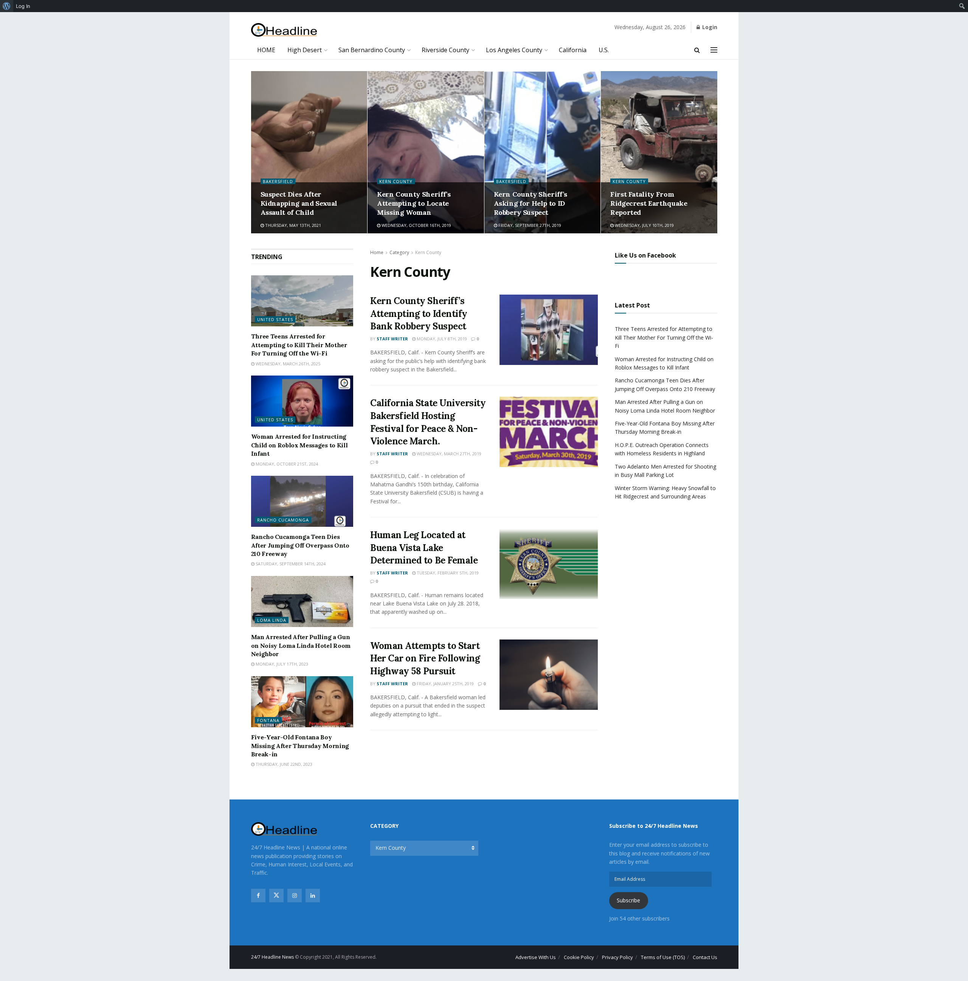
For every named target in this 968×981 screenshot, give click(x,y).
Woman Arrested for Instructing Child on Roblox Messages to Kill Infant (299, 445)
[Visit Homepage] (284, 30)
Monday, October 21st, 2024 (286, 464)
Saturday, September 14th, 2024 (290, 564)
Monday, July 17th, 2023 (281, 664)
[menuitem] (6, 6)
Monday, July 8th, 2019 (441, 338)
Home (376, 252)
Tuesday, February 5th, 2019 (447, 573)
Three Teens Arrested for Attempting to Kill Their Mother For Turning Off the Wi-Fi (299, 344)
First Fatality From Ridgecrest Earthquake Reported (648, 203)
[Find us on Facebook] (258, 895)
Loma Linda (271, 620)
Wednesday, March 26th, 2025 (287, 363)
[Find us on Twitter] (276, 895)
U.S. (604, 50)
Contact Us (705, 957)
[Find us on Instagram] (294, 895)
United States (275, 319)
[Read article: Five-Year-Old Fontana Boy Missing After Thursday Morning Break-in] (302, 701)
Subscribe (628, 900)
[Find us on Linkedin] (313, 895)
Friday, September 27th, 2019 (529, 225)
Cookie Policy (579, 957)
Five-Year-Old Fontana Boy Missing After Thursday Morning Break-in (300, 745)
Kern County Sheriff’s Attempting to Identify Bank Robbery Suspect (418, 313)
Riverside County (445, 50)
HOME (266, 50)
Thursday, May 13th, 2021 (292, 225)
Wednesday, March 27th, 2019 (448, 453)
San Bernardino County (371, 50)
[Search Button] (697, 49)
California (572, 50)
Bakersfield (278, 181)
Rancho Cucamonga (283, 520)
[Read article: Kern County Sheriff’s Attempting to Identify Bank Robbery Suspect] (549, 330)
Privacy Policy (617, 957)
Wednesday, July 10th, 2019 (644, 225)
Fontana (268, 720)
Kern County (396, 181)
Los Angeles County (514, 50)
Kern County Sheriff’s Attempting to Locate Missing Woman (413, 203)
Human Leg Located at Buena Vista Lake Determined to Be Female (424, 547)
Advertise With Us (535, 957)
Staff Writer (392, 338)
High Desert (304, 50)
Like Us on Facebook (645, 255)
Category (399, 252)
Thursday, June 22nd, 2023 (283, 764)
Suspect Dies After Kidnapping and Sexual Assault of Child (299, 203)
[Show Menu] (713, 50)
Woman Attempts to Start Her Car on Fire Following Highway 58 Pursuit (425, 658)
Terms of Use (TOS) (663, 957)
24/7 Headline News (272, 957)
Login (709, 27)
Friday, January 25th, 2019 (445, 683)
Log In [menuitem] (23, 6)
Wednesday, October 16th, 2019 (415, 225)
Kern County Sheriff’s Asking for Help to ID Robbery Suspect (530, 203)
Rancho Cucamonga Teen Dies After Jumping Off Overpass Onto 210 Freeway (300, 545)
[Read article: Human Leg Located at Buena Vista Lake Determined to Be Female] (549, 564)
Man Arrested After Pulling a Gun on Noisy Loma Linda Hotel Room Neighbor (301, 645)
